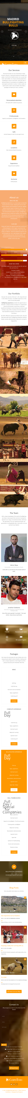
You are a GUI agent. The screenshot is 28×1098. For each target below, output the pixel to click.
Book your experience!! (17, 1049)
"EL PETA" (4, 977)
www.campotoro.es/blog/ (15, 1060)
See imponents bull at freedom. (10, 916)
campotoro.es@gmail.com (16, 1056)
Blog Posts (14, 887)
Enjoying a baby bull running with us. (12, 945)
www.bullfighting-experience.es (17, 1058)
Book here (14, 1068)
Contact (14, 701)
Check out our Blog (14, 991)
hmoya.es (20, 1092)
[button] (12, 873)
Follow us (17, 1063)
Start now (14, 44)
